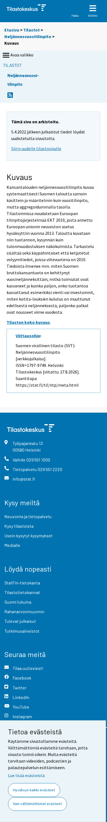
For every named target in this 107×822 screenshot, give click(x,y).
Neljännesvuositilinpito (27, 36)
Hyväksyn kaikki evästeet (34, 789)
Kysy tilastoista (18, 526)
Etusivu (11, 30)
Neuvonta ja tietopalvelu (28, 516)
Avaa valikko (21, 55)
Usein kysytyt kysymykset (28, 535)
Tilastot (31, 30)
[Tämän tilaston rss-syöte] (10, 96)
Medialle (12, 545)
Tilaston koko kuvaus (28, 322)
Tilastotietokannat (22, 592)
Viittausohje (28, 335)
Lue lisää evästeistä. (26, 775)
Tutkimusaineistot (22, 630)
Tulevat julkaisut (20, 621)
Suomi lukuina (17, 601)
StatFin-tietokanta (22, 582)
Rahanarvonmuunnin (24, 611)
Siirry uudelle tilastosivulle (36, 148)
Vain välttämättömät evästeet (37, 803)
